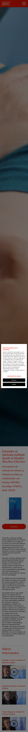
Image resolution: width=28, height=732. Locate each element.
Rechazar (14, 380)
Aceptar (14, 384)
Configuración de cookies (14, 376)
